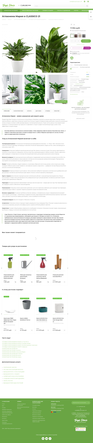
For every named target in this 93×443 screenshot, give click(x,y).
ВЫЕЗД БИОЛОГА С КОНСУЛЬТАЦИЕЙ (14, 371)
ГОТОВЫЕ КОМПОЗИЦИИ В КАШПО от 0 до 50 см (15, 341)
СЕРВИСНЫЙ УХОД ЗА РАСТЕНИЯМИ (14, 376)
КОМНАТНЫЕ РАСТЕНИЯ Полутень (11, 350)
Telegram (46, 438)
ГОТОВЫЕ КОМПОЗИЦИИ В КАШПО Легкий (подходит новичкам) (19, 345)
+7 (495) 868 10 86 (25, 5)
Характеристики (18, 110)
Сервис (19, 401)
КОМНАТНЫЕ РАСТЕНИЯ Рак (10, 348)
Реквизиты (4, 416)
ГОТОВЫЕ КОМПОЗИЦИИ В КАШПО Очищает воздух (16, 343)
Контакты (4, 418)
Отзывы (47, 110)
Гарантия (56, 110)
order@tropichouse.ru (75, 1)
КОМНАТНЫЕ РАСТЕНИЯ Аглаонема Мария (13, 352)
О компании (6, 401)
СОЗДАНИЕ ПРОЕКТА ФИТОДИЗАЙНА (14, 378)
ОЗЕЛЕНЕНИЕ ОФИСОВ (10, 367)
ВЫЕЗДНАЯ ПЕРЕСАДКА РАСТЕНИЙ (13, 383)
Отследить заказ (36, 405)
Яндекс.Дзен (50, 438)
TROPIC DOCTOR (8, 380)
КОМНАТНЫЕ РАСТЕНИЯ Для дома (11, 355)
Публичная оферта (6, 414)
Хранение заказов (36, 412)
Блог (3, 405)
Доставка (38, 110)
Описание (6, 110)
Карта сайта (5, 420)
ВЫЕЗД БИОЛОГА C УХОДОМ (11, 374)
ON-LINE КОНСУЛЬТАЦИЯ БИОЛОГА (13, 369)
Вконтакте (43, 438)
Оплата (29, 110)
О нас (3, 403)
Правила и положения (37, 416)
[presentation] (1, 268)
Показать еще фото (61, 101)
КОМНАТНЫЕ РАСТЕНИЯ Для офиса (11, 357)
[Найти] (87, 5)
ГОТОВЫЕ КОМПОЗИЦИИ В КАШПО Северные (14, 346)
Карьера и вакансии (7, 409)
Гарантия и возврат (36, 410)
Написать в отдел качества (38, 418)
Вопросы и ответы (36, 414)
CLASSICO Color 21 (79, 83)
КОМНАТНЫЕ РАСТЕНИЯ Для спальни (12, 353)
